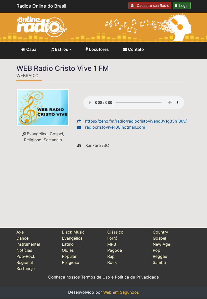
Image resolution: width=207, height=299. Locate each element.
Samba (159, 262)
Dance (22, 238)
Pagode (114, 250)
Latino (68, 244)
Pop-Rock (25, 256)
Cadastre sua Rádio (152, 5)
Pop (156, 250)
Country (160, 232)
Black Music (73, 232)
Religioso (70, 262)
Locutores (98, 49)
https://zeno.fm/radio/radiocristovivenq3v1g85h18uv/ (136, 121)
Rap (111, 256)
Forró (112, 238)
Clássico (115, 232)
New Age (161, 244)
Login (182, 5)
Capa (30, 49)
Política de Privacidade (137, 277)
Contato (135, 49)
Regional (24, 262)
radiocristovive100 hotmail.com (115, 127)
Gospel (159, 238)
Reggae (160, 256)
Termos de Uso (95, 277)
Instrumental (28, 244)
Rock (112, 262)
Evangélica (72, 238)
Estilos (61, 49)
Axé (20, 232)
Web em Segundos (121, 292)
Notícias (24, 250)
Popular (69, 256)
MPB (111, 244)
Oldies (68, 250)
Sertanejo (25, 268)
